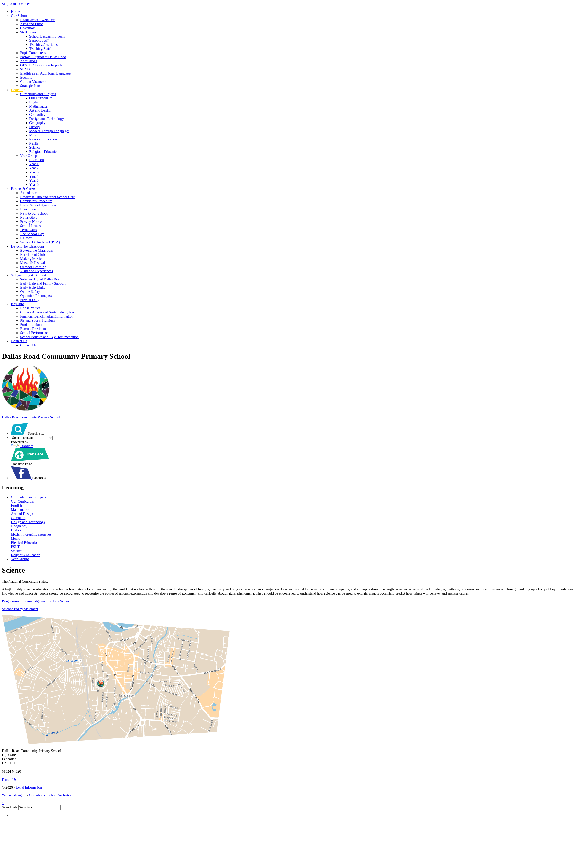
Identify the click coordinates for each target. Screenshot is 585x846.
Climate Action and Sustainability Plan (48, 312)
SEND (25, 69)
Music (33, 135)
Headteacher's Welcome (37, 20)
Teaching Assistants (43, 44)
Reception (36, 160)
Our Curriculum (40, 98)
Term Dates (28, 230)
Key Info (17, 304)
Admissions (28, 61)
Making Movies (31, 259)
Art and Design (40, 110)
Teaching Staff (39, 49)
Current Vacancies (33, 82)
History (34, 127)
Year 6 (34, 184)
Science (34, 147)
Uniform (26, 238)
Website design (13, 795)
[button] (19, 429)
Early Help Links (32, 287)
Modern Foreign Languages (49, 131)
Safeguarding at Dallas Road (40, 279)
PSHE (33, 143)
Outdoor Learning (33, 267)
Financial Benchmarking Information (46, 316)
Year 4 (34, 176)
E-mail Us (9, 779)
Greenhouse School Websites (50, 795)
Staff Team (28, 32)
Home (15, 11)
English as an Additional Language (45, 73)
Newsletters (28, 217)
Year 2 (34, 168)
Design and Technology (46, 119)
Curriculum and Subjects (38, 94)
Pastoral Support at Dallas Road (43, 57)
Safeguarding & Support (28, 275)
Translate (26, 446)
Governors (27, 28)
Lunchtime (28, 209)
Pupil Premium (31, 324)
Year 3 (34, 172)
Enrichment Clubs (33, 254)
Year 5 (34, 180)
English (34, 102)
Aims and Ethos (31, 24)
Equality (26, 77)
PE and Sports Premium (37, 320)
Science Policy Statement (20, 609)
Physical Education (43, 139)
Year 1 (34, 164)
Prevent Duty (29, 300)
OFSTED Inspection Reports (41, 65)
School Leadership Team (47, 36)
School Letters (30, 226)
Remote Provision (33, 329)
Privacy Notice (31, 222)
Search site (9, 807)
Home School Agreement (38, 205)
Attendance (28, 193)
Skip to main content (17, 4)
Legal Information (29, 787)
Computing (37, 114)
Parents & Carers (23, 189)
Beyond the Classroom (27, 246)
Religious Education (43, 152)
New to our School (34, 213)
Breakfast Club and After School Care (47, 197)
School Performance (34, 333)
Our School (19, 16)
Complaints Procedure (36, 201)
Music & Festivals (33, 263)
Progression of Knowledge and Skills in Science (36, 601)
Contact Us (19, 341)
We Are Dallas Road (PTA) (40, 242)
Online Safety (30, 292)
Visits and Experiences (36, 271)
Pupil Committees (33, 53)
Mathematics (38, 106)
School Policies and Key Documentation (49, 337)
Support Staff (38, 40)
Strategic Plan (30, 86)
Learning (18, 90)
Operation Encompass (36, 296)
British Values (30, 308)
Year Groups (29, 156)
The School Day (32, 234)
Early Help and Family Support (42, 283)
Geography (37, 123)
